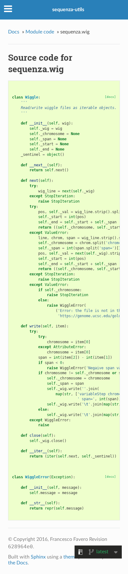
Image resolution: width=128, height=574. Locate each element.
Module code (39, 31)
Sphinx (38, 556)
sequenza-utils (68, 9)
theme (70, 556)
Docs (13, 31)
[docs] (110, 97)
